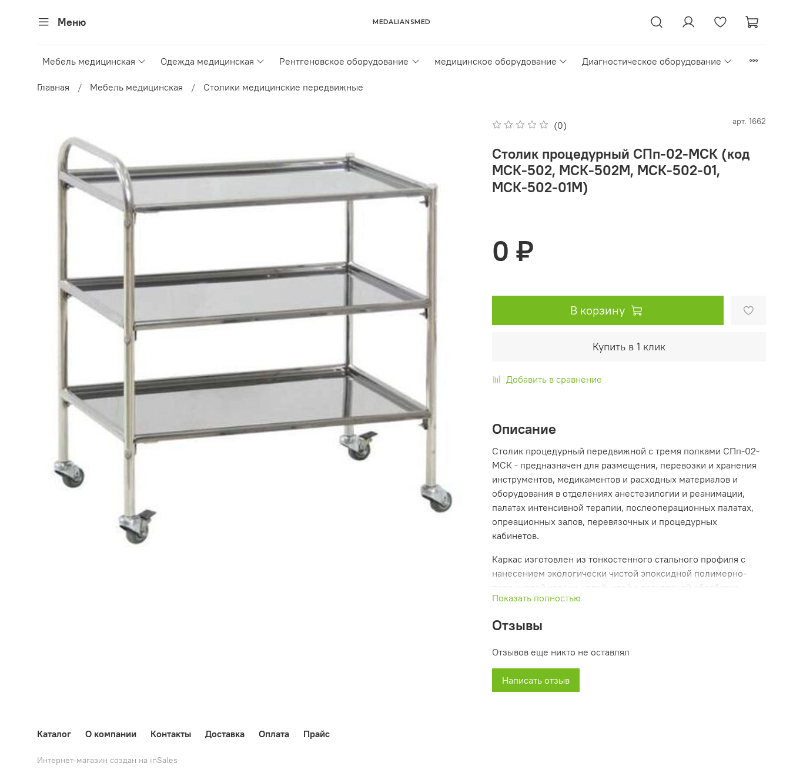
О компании (110, 734)
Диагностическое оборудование (651, 61)
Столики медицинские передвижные (283, 87)
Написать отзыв (536, 680)
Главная (53, 87)
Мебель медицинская (88, 61)
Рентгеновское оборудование (344, 61)
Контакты (170, 734)
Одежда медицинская (207, 61)
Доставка (225, 734)
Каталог (54, 734)
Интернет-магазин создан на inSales (107, 760)
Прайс (316, 734)
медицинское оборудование (495, 61)
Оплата (274, 734)
